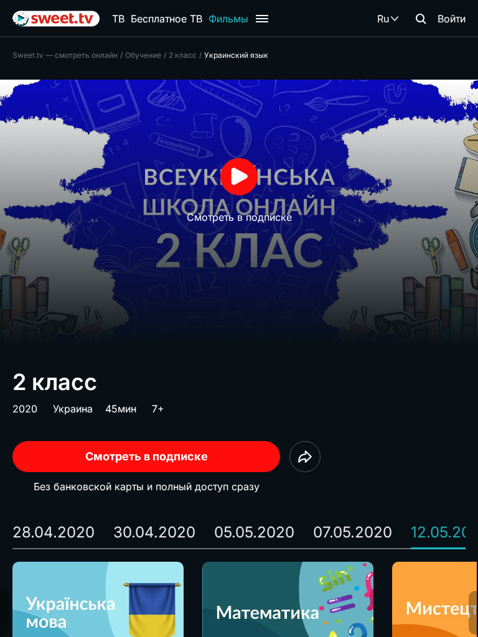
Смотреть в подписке (146, 456)
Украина (73, 408)
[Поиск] (420, 18)
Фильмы (228, 18)
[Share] (305, 456)
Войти (452, 18)
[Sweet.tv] (56, 19)
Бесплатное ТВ (166, 18)
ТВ (118, 18)
